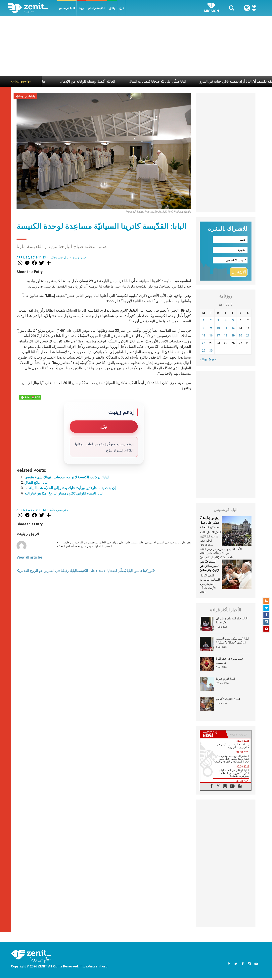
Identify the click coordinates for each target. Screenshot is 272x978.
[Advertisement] (136, 46)
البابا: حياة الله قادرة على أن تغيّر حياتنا (232, 620)
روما (81, 8)
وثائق (112, 8)
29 (203, 350)
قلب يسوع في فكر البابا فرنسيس (229, 660)
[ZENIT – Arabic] (32, 8)
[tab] (213, 734)
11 (225, 328)
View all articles (30, 557)
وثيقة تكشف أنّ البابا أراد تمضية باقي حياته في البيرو (214, 81)
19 (233, 335)
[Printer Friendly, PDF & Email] (30, 397)
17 (218, 335)
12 (233, 328)
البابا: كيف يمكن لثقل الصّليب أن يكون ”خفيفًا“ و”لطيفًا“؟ (232, 640)
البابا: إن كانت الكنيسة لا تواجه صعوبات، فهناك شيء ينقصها (66, 477)
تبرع (121, 8)
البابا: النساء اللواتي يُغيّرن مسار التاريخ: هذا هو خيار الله (64, 493)
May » (212, 359)
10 (218, 328)
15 (203, 335)
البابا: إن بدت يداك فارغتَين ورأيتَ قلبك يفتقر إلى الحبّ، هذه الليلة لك (73, 488)
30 (210, 350)
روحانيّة (20, 96)
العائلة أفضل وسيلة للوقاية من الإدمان (65, 81)
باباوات (30, 96)
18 (225, 335)
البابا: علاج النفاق (36, 482)
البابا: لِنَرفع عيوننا (225, 678)
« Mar (203, 359)
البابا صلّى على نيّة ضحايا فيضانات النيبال (135, 81)
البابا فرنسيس (67, 8)
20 (240, 335)
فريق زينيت (79, 257)
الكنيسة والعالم (96, 8)
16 (210, 335)
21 (247, 335)
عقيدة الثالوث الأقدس (228, 698)
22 (203, 343)
